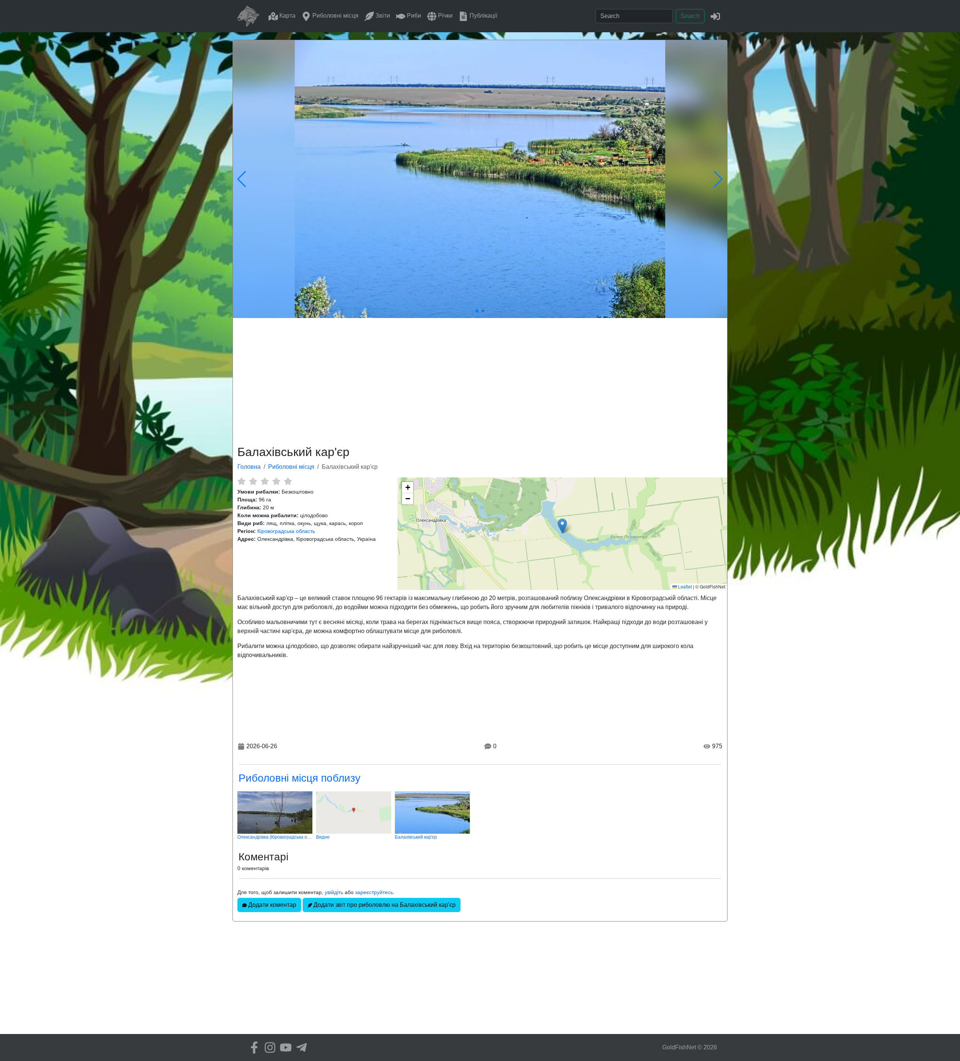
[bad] (241, 481)
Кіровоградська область (286, 531)
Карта (287, 15)
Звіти (382, 15)
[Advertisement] (480, 380)
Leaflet (684, 586)
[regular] (264, 481)
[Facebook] (252, 1047)
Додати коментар (271, 905)
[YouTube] (284, 1047)
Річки (444, 15)
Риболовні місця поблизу (299, 778)
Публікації (482, 15)
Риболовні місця (334, 15)
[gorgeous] (288, 481)
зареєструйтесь (374, 892)
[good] (276, 481)
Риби (413, 15)
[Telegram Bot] (300, 1047)
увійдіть (334, 892)
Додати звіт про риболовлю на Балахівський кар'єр (384, 905)
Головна (249, 467)
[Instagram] (268, 1047)
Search (690, 16)
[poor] (253, 481)
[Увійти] (715, 16)
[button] (562, 526)
